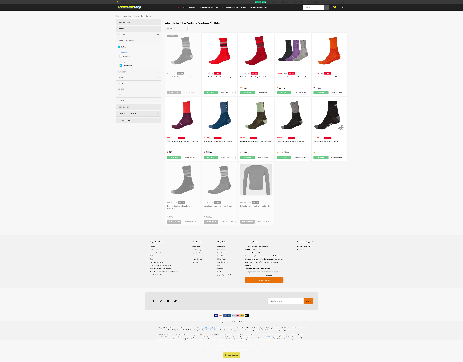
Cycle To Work (196, 253)
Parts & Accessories (229, 7)
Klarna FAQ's (221, 259)
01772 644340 (304, 246)
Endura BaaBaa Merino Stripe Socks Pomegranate (219, 77)
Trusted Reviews (222, 256)
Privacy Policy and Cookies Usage (160, 265)
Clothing (123, 47)
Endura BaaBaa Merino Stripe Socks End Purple (291, 77)
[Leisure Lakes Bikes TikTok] (175, 301)
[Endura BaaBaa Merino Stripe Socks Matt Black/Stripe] (183, 180)
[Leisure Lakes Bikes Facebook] (153, 301)
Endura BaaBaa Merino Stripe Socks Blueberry (218, 206)
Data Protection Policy (157, 275)
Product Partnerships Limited (209, 328)
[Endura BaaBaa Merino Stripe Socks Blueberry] (219, 180)
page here (269, 275)
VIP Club (195, 262)
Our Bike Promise (222, 262)
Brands (244, 7)
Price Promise (221, 250)
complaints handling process (270, 337)
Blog (218, 265)
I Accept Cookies (231, 355)
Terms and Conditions (156, 262)
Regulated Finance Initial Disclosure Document (164, 272)
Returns (152, 259)
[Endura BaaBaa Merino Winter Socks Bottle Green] (256, 115)
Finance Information (156, 253)
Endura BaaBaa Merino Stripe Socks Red (253, 77)
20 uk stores (299, 2)
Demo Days (221, 268)
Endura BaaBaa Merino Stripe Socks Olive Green (182, 77)
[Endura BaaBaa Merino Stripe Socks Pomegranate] (219, 50)
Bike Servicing (196, 250)
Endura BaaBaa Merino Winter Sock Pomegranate (182, 141)
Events (219, 272)
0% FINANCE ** (327, 2)
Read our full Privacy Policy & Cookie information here (231, 349)
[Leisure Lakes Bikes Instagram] (160, 301)
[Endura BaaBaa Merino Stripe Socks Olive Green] (183, 50)
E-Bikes (192, 7)
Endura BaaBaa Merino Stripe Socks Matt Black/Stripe (180, 207)
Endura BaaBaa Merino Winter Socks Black (290, 141)
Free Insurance (196, 256)
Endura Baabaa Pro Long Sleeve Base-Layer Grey (255, 206)
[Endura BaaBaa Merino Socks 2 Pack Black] (329, 115)
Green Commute (197, 259)
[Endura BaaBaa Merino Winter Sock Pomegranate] (183, 115)
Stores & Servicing (258, 7)
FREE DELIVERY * (285, 2)
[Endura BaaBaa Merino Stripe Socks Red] (256, 50)
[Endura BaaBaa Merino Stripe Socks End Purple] (293, 50)
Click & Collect (313, 2)
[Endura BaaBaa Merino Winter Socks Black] (293, 115)
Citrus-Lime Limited (238, 322)
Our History (221, 246)
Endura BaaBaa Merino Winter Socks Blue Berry (218, 141)
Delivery (152, 246)
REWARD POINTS (341, 2)
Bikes (184, 7)
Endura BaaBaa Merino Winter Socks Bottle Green (255, 141)
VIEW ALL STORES (264, 280)
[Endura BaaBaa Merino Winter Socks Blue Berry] (219, 115)
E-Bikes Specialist (126, 2)
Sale (177, 7)
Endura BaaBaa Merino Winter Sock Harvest (327, 77)
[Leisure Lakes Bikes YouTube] (168, 301)
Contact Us (300, 250)
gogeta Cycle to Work (224, 275)
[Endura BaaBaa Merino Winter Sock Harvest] (329, 50)
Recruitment (221, 253)
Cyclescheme (154, 256)
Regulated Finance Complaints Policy (161, 268)
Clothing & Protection (208, 7)
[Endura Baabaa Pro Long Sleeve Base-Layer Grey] (256, 180)
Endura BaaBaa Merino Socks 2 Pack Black (326, 141)
